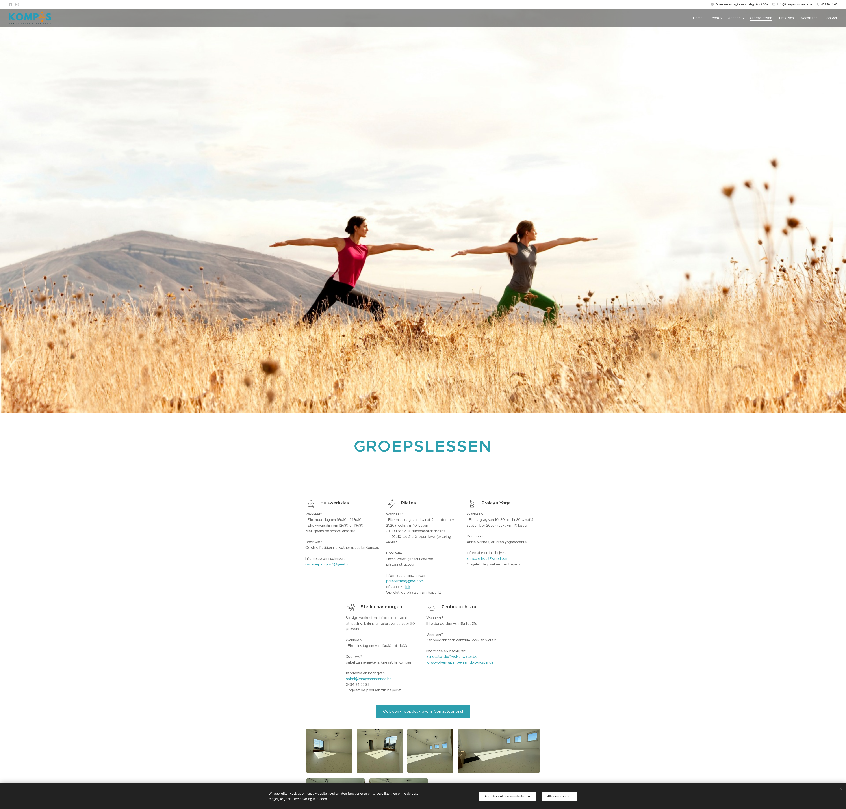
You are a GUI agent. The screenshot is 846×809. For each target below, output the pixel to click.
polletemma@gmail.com (405, 581)
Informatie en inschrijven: (325, 558)
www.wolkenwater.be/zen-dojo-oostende (460, 662)
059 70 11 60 (829, 4)
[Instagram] (17, 4)
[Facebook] (10, 4)
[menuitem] (699, 17)
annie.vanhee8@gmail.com (487, 558)
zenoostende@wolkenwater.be (451, 657)
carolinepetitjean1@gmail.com (328, 564)
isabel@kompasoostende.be (368, 679)
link (407, 587)
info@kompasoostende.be (794, 4)
